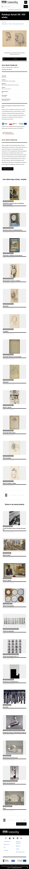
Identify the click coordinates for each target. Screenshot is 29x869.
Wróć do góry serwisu (20, 852)
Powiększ (15, 59)
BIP (4, 847)
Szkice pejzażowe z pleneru (18, 23)
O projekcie (6, 850)
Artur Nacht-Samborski (9, 65)
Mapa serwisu (6, 844)
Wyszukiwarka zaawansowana (14, 9)
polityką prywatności (17, 867)
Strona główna (5, 23)
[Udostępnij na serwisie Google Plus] (8, 69)
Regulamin (18, 846)
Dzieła (10, 23)
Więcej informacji (8, 168)
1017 (25, 820)
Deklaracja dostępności (18, 842)
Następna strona (21, 824)
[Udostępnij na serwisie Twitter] (9, 69)
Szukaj (25, 6)
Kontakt (17, 849)
